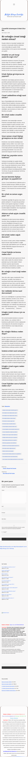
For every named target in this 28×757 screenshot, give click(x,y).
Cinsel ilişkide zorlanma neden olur (9, 426)
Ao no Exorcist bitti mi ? (6, 580)
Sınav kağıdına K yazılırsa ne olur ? (8, 567)
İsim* (3, 506)
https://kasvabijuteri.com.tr (20, 546)
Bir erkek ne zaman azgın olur (8, 421)
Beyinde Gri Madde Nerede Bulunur (9, 690)
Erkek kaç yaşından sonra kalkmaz (9, 442)
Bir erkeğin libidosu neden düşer (9, 418)
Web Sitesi (4, 519)
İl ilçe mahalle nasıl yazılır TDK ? (8, 584)
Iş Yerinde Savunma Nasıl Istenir (8, 686)
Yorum (3, 490)
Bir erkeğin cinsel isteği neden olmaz (10, 415)
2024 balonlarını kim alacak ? (7, 577)
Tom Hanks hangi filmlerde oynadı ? (9, 591)
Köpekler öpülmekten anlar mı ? (8, 598)
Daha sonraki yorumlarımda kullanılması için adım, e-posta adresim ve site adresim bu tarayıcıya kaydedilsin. (13, 528)
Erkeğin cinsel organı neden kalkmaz (10, 434)
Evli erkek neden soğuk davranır (9, 448)
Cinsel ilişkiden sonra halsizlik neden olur (11, 429)
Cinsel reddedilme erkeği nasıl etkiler (10, 432)
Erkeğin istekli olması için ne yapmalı (10, 437)
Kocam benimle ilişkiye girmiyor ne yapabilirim (12, 453)
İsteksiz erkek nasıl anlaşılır (8, 451)
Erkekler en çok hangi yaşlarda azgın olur (11, 445)
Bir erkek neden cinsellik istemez (9, 423)
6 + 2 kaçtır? (4, 532)
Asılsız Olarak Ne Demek (9, 468)
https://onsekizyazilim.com (6, 546)
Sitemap (12, 548)
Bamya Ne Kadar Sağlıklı (6, 681)
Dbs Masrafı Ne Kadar (9, 473)
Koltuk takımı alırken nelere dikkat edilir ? (10, 587)
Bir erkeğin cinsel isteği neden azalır (10, 412)
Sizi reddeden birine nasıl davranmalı (10, 456)
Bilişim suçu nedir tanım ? (7, 594)
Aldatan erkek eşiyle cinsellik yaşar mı (10, 410)
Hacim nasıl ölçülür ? (6, 570)
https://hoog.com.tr (4, 548)
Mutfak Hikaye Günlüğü (14, 14)
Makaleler (7, 406)
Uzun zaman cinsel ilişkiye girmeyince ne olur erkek (13, 459)
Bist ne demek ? (5, 573)
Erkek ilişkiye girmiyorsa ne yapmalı (10, 440)
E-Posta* (3, 512)
